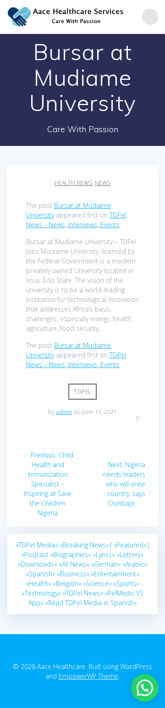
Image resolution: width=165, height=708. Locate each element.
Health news (73, 183)
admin (64, 412)
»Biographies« (70, 554)
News (102, 183)
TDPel (82, 392)
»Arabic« (135, 564)
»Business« (73, 573)
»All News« (74, 564)
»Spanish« (40, 573)
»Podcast (35, 554)
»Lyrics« (104, 554)
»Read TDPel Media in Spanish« (91, 602)
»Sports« (126, 583)
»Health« (38, 583)
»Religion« (67, 583)
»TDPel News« (83, 593)
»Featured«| (132, 545)
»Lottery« (130, 554)
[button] (145, 688)
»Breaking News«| (86, 545)
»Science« (97, 583)
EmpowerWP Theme (88, 676)
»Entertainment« (115, 573)
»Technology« (41, 593)
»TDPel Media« (37, 545)
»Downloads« (37, 564)
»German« (106, 564)
